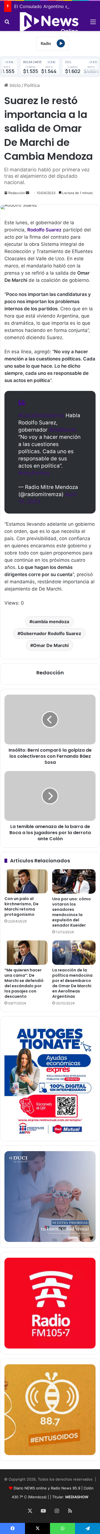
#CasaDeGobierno (41, 415)
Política (32, 85)
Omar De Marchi (51, 645)
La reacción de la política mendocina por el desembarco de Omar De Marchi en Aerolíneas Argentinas (72, 983)
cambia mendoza (50, 621)
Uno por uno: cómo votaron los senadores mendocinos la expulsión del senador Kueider (71, 912)
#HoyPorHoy (34, 473)
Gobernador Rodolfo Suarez (50, 633)
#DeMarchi (62, 430)
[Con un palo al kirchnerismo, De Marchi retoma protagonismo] (26, 881)
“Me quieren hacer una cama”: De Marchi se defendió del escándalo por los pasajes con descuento (24, 983)
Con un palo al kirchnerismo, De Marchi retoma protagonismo (21, 906)
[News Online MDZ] (50, 21)
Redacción (16, 193)
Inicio (14, 85)
